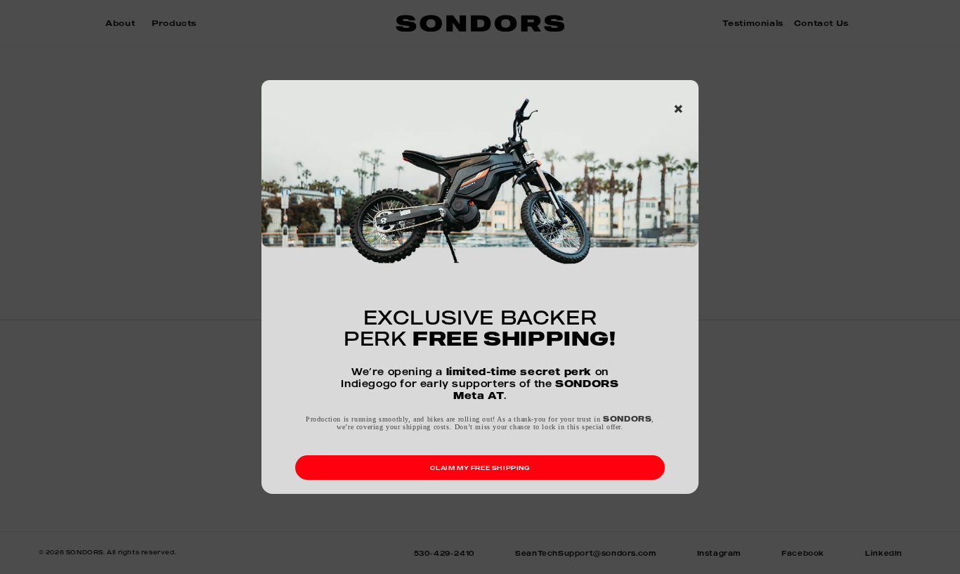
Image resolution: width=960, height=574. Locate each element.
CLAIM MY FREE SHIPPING (479, 467)
